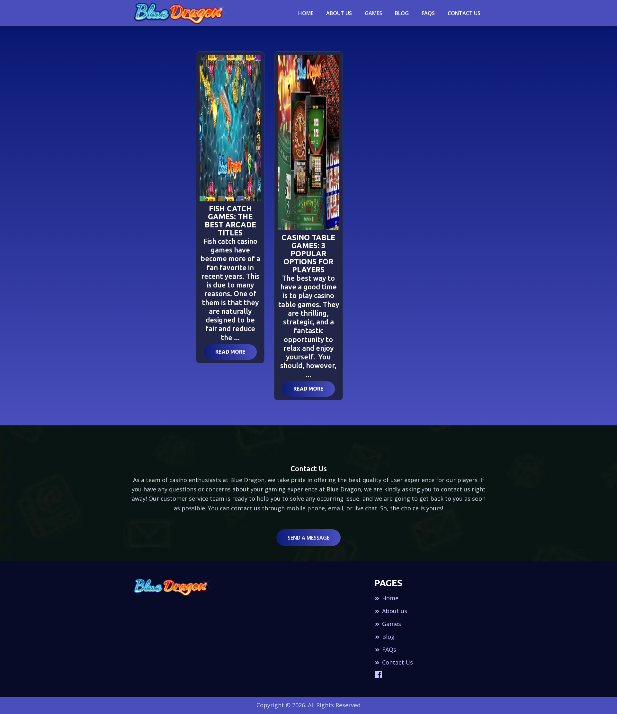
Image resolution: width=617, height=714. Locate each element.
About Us (339, 13)
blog (402, 13)
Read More (230, 352)
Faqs (428, 13)
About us (393, 611)
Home (305, 13)
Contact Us (464, 13)
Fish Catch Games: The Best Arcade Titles (230, 221)
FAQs (388, 649)
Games (373, 13)
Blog (387, 636)
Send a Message (308, 537)
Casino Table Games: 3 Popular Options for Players (308, 254)
